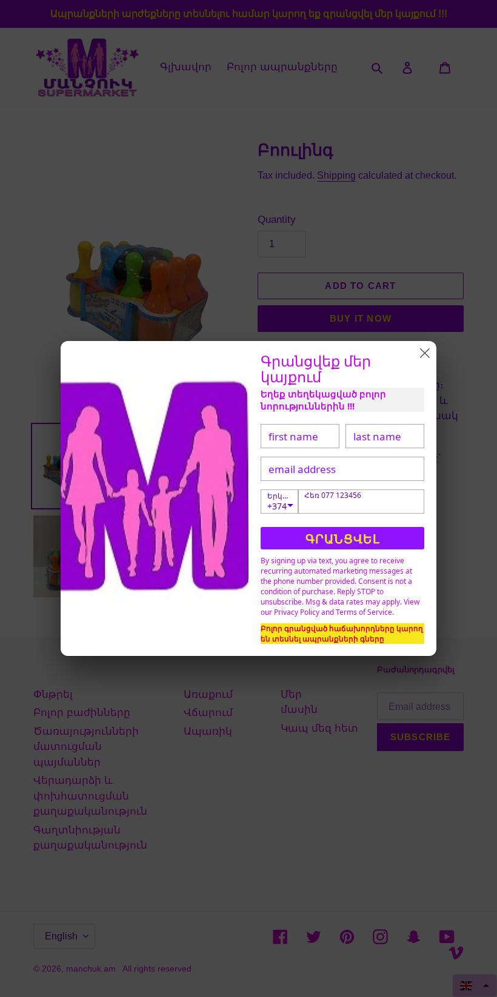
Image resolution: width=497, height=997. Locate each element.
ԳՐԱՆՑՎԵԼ (342, 539)
